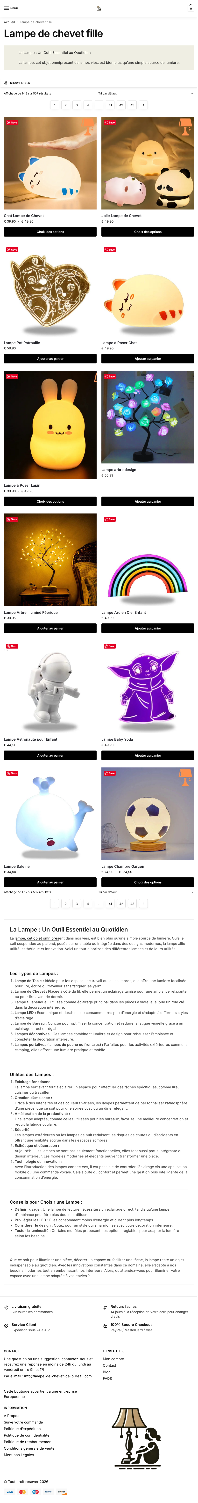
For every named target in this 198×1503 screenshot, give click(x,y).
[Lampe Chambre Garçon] (147, 813)
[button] (190, 8)
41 (110, 105)
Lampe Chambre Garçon (122, 866)
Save (14, 122)
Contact (109, 1365)
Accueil (9, 22)
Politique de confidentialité (27, 1435)
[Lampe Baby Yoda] (147, 686)
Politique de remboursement (28, 1442)
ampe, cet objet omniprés (37, 938)
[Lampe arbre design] (147, 417)
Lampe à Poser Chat (119, 342)
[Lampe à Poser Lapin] (50, 425)
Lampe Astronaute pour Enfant (30, 739)
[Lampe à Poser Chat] (147, 290)
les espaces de (78, 981)
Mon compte (113, 1359)
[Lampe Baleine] (50, 813)
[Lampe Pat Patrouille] (50, 290)
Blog (107, 1372)
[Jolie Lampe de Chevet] (147, 163)
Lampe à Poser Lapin (22, 485)
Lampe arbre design (118, 469)
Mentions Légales (19, 1455)
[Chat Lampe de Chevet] (50, 163)
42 (121, 105)
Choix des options (50, 232)
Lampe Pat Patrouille (22, 342)
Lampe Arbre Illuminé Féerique (31, 612)
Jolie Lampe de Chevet (121, 215)
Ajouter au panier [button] (50, 359)
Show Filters (20, 83)
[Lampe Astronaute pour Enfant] (50, 686)
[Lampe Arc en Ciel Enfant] (147, 559)
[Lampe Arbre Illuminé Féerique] (50, 559)
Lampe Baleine (17, 866)
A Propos (11, 1416)
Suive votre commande (23, 1422)
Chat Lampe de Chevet (24, 215)
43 (132, 105)
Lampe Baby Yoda (117, 739)
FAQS (107, 1378)
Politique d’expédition (22, 1429)
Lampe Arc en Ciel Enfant (123, 612)
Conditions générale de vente (29, 1448)
